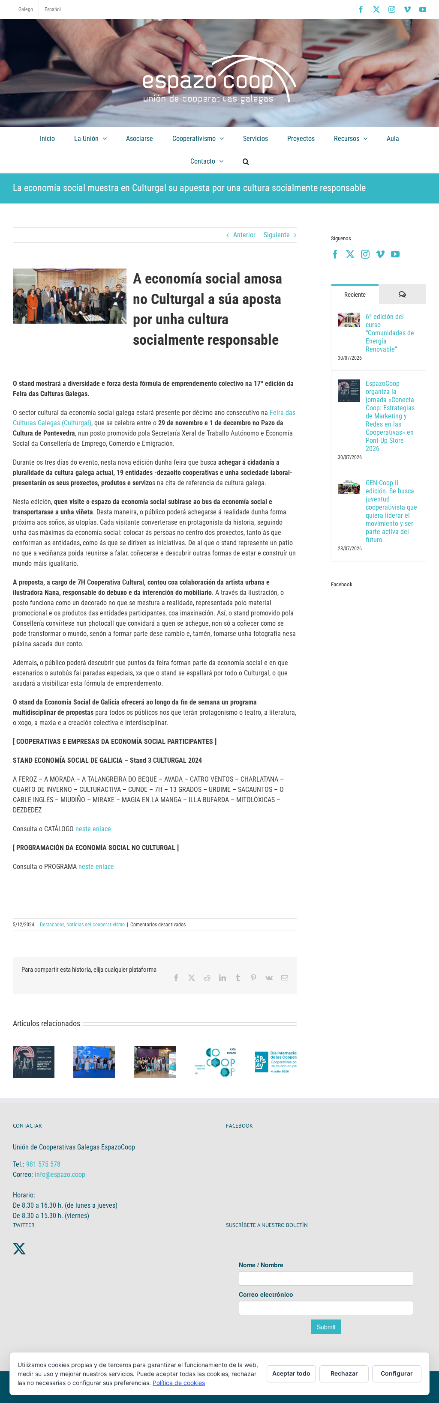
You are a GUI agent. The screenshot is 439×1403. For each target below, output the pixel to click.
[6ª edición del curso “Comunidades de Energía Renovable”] (349, 317)
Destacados (52, 925)
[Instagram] (365, 254)
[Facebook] (335, 254)
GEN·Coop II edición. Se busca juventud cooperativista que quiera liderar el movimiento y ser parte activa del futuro (391, 511)
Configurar (397, 1373)
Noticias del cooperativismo (95, 925)
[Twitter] (350, 254)
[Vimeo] (380, 254)
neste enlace (93, 829)
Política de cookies (179, 1382)
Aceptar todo (291, 1373)
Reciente (355, 295)
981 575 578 (43, 1164)
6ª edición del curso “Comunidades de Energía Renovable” (390, 333)
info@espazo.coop (60, 1174)
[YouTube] (395, 254)
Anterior (244, 235)
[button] (246, 161)
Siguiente (277, 235)
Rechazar (344, 1373)
